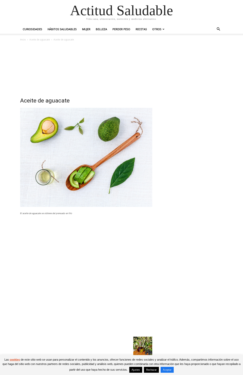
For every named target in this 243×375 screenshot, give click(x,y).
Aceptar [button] (167, 369)
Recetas (141, 29)
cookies (15, 359)
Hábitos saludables (62, 29)
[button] (218, 29)
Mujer (86, 29)
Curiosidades (32, 29)
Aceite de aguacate (39, 39)
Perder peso (121, 29)
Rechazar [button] (151, 369)
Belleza (101, 29)
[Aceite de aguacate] (86, 205)
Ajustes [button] (136, 369)
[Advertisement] (121, 70)
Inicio (23, 39)
